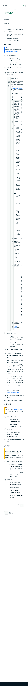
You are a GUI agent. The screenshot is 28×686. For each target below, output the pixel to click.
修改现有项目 (19, 88)
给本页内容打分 (7, 23)
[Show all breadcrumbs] (11, 10)
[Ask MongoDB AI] (23, 6)
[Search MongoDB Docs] (21, 6)
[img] (5, 26)
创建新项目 (13, 88)
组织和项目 (15, 9)
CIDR (19, 371)
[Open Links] (25, 2)
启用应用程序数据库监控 (17, 326)
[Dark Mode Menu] (25, 6)
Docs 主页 (6, 9)
